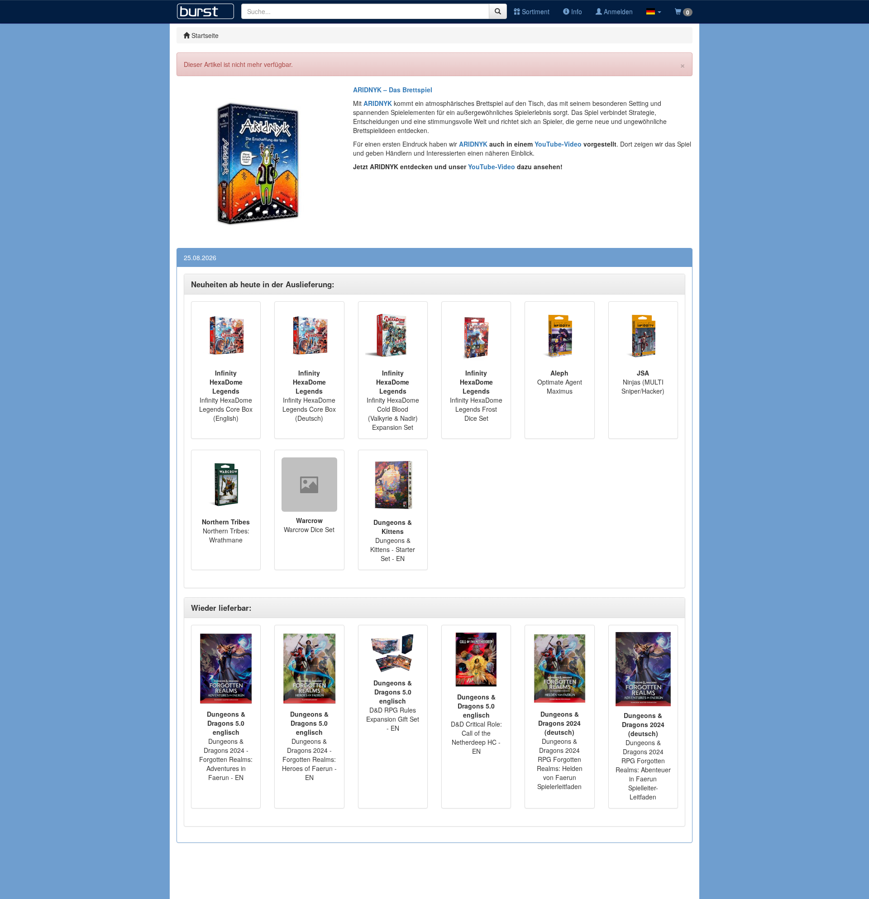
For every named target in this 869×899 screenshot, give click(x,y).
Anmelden (617, 11)
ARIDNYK (473, 143)
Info (575, 11)
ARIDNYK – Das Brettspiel (392, 89)
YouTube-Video (557, 143)
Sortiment (534, 11)
